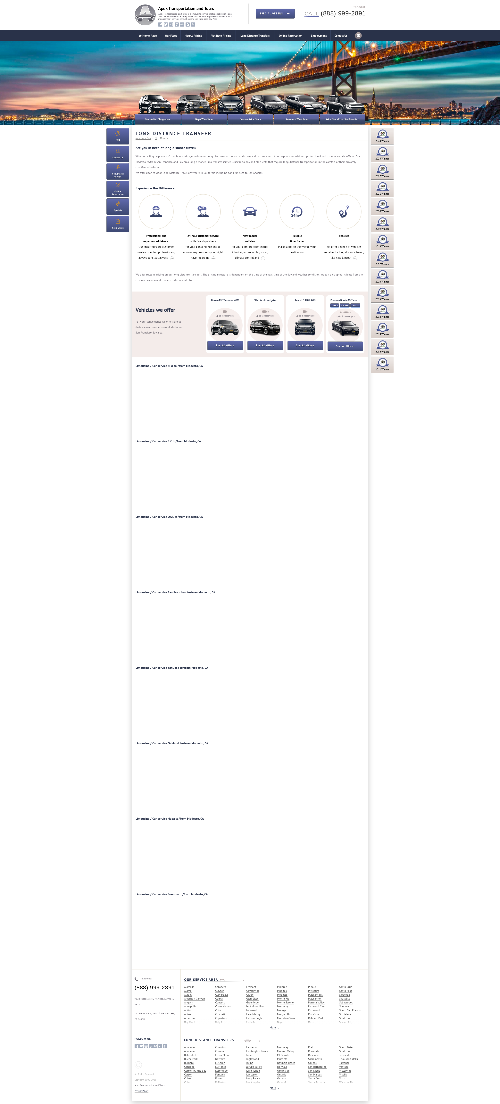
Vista (342, 1078)
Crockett (220, 1014)
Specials (118, 210)
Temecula (344, 1055)
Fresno (219, 1078)
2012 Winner (382, 352)
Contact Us (341, 35)
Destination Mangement (158, 119)
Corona (219, 1051)
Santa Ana (314, 1078)
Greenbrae (252, 1002)
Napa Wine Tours (204, 119)
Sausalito (344, 998)
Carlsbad (189, 1066)
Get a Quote (118, 227)
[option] (192, 107)
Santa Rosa (345, 991)
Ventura (343, 1066)
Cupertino (221, 1018)
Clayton (219, 991)
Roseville (313, 1055)
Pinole (312, 987)
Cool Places (118, 175)
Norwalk (282, 1066)
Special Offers (225, 345)
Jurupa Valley (254, 1066)
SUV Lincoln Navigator (265, 300)
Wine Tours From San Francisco (342, 119)
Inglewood (252, 1059)
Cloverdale (221, 994)
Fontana (220, 1074)
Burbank (189, 1063)
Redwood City (316, 1006)
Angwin (188, 1002)
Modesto (282, 994)
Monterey (282, 1006)
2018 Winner (382, 246)
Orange (281, 1078)
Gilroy (250, 994)
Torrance (344, 1063)
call (311, 14)
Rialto (311, 1047)
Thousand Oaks (348, 1059)
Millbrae (282, 987)
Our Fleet (171, 35)
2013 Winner (382, 334)
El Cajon (220, 1063)
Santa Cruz (345, 987)
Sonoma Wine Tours (250, 119)
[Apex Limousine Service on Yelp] (193, 24)
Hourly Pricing (193, 35)
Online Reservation (290, 35)
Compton (220, 1047)
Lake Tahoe (253, 1070)
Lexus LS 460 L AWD (305, 300)
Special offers (272, 13)
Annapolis (190, 1006)
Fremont (251, 987)
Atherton (189, 1018)
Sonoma (344, 1006)
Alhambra (190, 1047)
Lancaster (252, 1074)
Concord (220, 1002)
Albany (188, 994)
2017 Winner (382, 264)
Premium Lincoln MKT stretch (345, 300)
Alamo (188, 991)
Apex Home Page (143, 138)
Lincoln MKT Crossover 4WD (225, 300)
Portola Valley (316, 1002)
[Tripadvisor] (182, 24)
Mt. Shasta (283, 1055)
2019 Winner (382, 229)
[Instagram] (171, 24)
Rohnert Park (316, 1018)
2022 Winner (382, 176)
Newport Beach (286, 1063)
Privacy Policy (141, 1090)
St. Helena (345, 1014)
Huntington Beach (257, 1051)
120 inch (355, 305)
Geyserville (252, 991)
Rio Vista (313, 1014)
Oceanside (283, 1070)
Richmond (314, 1010)
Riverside (313, 1051)
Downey (220, 1059)
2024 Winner (382, 141)
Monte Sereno (285, 1002)
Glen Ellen (252, 998)
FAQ (118, 140)
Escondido (221, 1070)
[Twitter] (166, 24)
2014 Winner (382, 316)
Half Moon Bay (255, 1006)
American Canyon (194, 998)
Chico (187, 1078)
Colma (219, 998)
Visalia (343, 1074)
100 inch (344, 305)
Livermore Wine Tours (296, 119)
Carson (188, 1074)
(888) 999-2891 (155, 988)
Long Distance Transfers (255, 35)
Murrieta (282, 1059)
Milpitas (282, 991)
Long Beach (253, 1078)
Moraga (281, 1010)
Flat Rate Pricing (221, 35)
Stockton (344, 1018)
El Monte (220, 1066)
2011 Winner (382, 369)
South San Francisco (351, 1010)
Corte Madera (223, 1006)
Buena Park (191, 1059)
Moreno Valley (285, 1051)
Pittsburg (313, 991)
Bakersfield (190, 1055)
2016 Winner (382, 281)
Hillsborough (254, 1018)
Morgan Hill (284, 1014)
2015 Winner (382, 299)
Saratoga (344, 994)
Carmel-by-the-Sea (195, 1070)
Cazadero (220, 987)
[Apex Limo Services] (145, 14)
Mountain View (286, 1018)
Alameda (189, 987)
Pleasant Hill (315, 994)
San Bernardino (317, 1066)
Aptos (187, 1014)
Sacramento (315, 1059)
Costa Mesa (222, 1055)
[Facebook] (160, 24)
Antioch (188, 1010)
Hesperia (251, 1047)
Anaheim (189, 1051)
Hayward (251, 1010)
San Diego (314, 1070)
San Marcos (315, 1074)
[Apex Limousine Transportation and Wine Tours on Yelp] (188, 24)
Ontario (281, 1074)
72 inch (334, 305)
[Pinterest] (177, 24)
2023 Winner (382, 158)
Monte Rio (283, 998)
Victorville (345, 1070)
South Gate (346, 1047)
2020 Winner (382, 211)
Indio (249, 1055)
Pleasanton (314, 998)
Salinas (312, 1063)
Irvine (249, 1063)
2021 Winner (382, 193)
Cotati (218, 1010)
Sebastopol (346, 1002)
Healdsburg (253, 1014)
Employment (319, 35)
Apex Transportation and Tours (186, 8)
